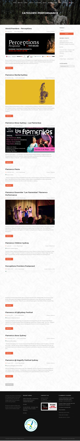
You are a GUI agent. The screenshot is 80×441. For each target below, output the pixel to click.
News (60, 2)
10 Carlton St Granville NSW (64, 407)
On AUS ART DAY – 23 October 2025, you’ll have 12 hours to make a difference (67, 51)
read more (8, 67)
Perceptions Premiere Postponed (20, 266)
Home (14, 2)
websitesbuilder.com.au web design (68, 438)
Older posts (9, 384)
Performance (52, 77)
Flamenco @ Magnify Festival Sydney (21, 360)
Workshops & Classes (52, 2)
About (26, 2)
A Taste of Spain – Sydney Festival (67, 59)
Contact (65, 2)
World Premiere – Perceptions (18, 28)
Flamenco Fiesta (12, 169)
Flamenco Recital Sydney (16, 75)
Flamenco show (51, 269)
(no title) (61, 47)
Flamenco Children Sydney (17, 243)
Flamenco (53, 31)
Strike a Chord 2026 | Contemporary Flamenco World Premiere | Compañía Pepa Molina (67, 42)
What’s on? (20, 2)
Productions (38, 2)
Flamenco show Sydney (15, 335)
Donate (44, 2)
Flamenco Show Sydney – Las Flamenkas (23, 123)
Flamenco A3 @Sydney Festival (19, 312)
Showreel (31, 2)
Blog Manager (20, 31)
